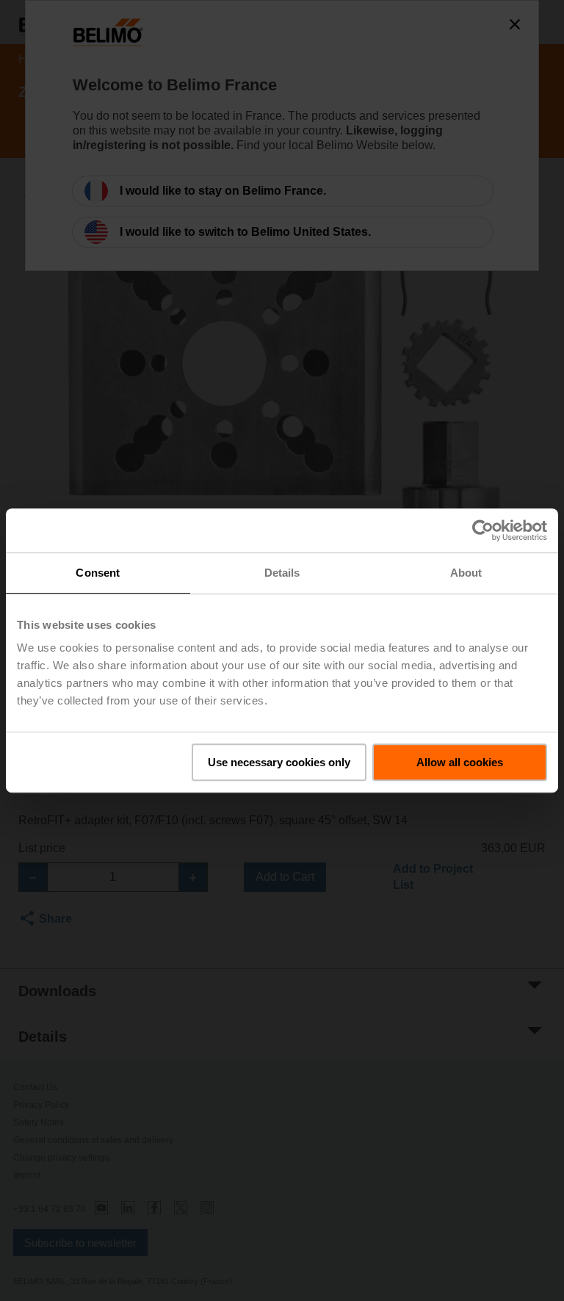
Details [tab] (282, 572)
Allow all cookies (459, 762)
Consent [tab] (98, 572)
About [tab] (466, 572)
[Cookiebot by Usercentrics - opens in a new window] (483, 530)
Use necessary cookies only (279, 762)
